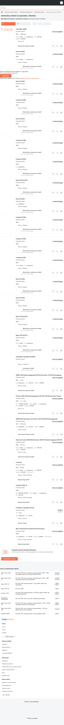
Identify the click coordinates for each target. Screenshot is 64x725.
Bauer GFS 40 (5, 584)
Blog (3, 672)
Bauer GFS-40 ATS (22, 180)
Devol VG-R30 (20, 51)
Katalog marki (6, 675)
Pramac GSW (5, 593)
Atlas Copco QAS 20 (6, 578)
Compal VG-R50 (21, 100)
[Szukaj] (61, 8)
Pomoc (4, 629)
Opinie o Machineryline (8, 669)
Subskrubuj (5, 76)
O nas (3, 627)
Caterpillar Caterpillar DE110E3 (25, 356)
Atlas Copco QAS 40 (6, 573)
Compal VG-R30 (21, 159)
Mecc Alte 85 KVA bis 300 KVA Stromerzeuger (30, 528)
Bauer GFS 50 (5, 588)
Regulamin (5, 661)
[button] (61, 2)
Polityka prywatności (7, 663)
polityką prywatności (25, 78)
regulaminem (35, 78)
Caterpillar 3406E (21, 29)
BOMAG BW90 (5, 613)
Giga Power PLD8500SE (4, 598)
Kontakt (4, 632)
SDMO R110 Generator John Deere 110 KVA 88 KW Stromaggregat (37, 419)
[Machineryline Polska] (12, 2)
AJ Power (19, 462)
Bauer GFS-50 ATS (22, 316)
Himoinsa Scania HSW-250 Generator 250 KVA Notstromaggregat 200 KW (39, 440)
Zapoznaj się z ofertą (9, 558)
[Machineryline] (2, 12)
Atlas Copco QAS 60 (6, 603)
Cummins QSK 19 (21, 485)
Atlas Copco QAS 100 (6, 609)
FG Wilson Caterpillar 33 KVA (25, 508)
